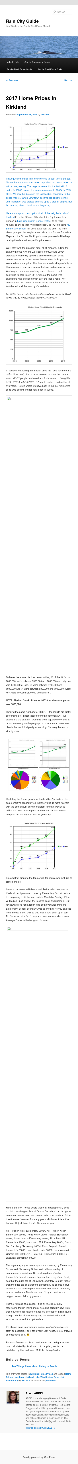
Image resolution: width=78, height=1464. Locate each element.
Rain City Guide (22, 21)
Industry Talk (13, 61)
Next (68, 80)
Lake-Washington (44, 1377)
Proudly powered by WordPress (39, 1457)
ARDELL (45, 114)
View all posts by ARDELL (40, 1427)
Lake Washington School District (34, 221)
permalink (51, 1380)
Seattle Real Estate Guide (19, 69)
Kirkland (29, 1377)
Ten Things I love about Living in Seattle (34, 1366)
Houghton (19, 1377)
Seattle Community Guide (37, 61)
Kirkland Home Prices (41, 1373)
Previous (12, 80)
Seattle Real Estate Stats (50, 69)
